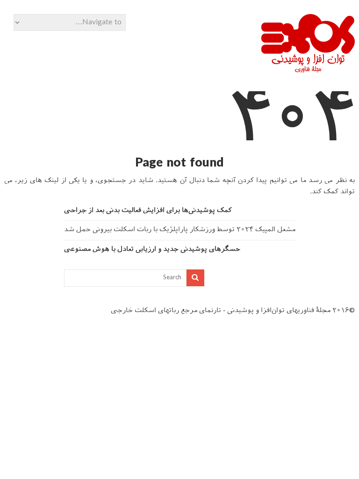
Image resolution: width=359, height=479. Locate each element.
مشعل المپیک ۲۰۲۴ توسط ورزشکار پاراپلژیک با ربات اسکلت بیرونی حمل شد (179, 229)
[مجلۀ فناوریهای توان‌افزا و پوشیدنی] (308, 69)
